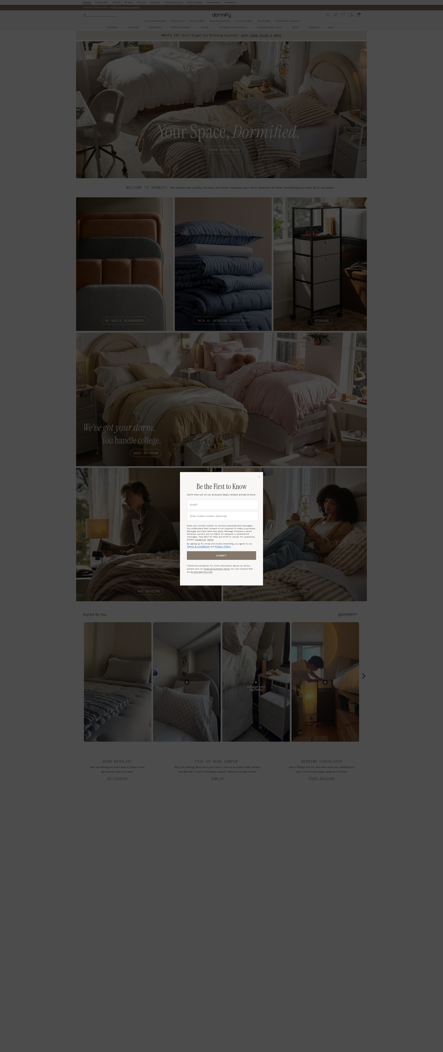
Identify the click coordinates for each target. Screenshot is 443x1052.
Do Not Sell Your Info (202, 572)
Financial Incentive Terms (217, 569)
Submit (221, 555)
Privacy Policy (223, 546)
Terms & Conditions (198, 546)
